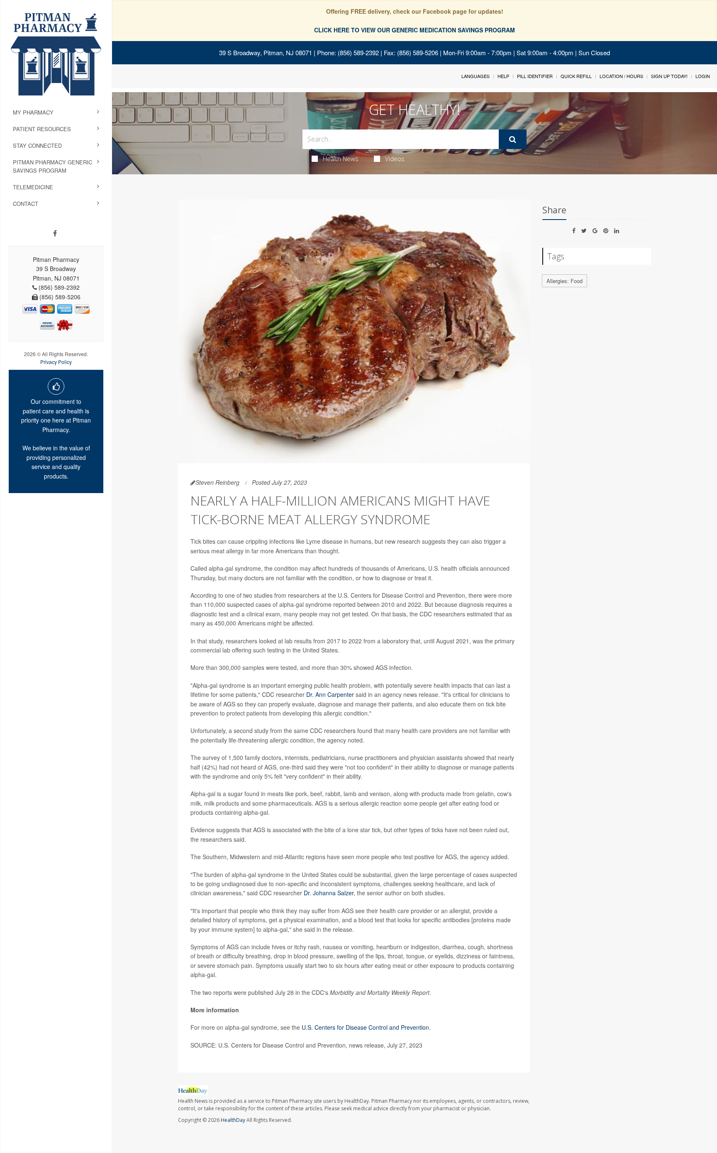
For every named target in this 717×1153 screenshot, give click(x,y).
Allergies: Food (564, 281)
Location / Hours (621, 76)
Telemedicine (33, 187)
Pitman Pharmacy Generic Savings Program (52, 166)
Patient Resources (42, 129)
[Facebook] (55, 233)
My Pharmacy (33, 112)
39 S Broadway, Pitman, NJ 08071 (265, 52)
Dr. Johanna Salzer (329, 893)
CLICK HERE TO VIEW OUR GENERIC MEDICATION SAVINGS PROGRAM (414, 30)
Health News (340, 158)
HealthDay (233, 1120)
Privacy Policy (56, 361)
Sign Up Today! (669, 76)
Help (503, 76)
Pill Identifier (535, 76)
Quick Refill (576, 76)
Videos (395, 158)
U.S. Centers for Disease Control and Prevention (365, 1027)
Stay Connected (37, 145)
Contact (25, 204)
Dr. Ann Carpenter (330, 694)
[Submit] (513, 139)
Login (702, 76)
